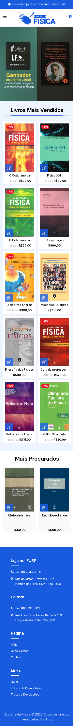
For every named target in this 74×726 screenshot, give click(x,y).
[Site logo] (37, 17)
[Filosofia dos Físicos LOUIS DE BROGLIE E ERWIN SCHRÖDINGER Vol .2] (19, 342)
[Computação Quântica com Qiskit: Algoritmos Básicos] (54, 212)
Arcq (48, 719)
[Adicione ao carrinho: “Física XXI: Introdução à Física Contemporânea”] (44, 168)
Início (14, 644)
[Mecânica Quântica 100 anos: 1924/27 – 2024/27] (54, 277)
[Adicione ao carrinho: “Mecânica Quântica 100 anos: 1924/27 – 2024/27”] (44, 298)
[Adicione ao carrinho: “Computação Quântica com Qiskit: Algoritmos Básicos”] (44, 233)
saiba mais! (58, 4)
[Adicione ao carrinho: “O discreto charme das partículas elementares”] (9, 298)
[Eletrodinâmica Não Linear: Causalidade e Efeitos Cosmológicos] (19, 489)
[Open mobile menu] (5, 18)
